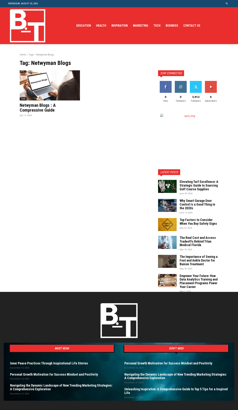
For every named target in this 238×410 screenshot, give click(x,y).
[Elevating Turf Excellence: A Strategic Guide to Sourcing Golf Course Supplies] (167, 186)
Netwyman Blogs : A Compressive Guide (38, 108)
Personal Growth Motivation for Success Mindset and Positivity (54, 374)
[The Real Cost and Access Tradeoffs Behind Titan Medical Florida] (167, 242)
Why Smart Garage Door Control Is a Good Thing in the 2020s (197, 204)
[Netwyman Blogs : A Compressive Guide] (50, 85)
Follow (180, 82)
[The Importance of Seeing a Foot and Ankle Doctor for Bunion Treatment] (167, 261)
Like (165, 82)
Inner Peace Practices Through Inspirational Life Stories (49, 363)
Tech (23, 98)
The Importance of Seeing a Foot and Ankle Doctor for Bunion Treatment (199, 260)
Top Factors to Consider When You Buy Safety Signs (198, 221)
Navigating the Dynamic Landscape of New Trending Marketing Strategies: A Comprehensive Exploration (61, 387)
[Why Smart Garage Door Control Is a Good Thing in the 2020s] (167, 205)
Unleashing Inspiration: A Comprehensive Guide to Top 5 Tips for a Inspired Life (176, 391)
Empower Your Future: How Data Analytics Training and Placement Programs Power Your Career (199, 281)
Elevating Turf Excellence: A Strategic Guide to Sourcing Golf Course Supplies (199, 185)
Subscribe (211, 82)
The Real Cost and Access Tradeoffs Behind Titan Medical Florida (198, 241)
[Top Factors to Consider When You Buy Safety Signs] (167, 224)
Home (23, 54)
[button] (227, 4)
